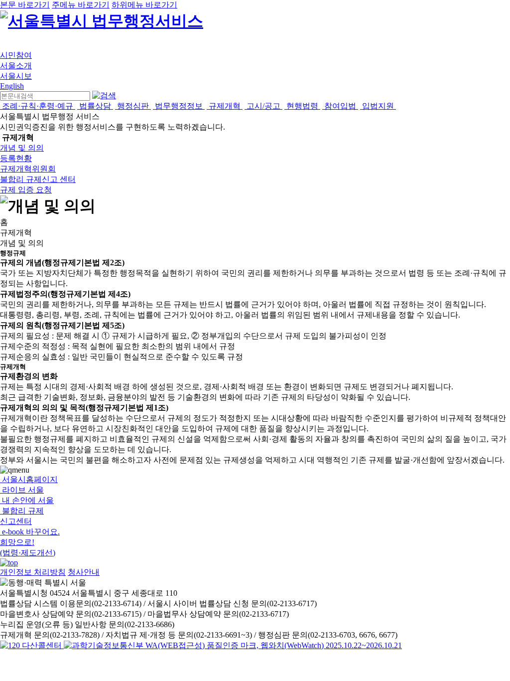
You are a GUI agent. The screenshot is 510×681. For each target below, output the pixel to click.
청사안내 (84, 572)
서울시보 (16, 76)
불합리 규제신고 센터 (38, 179)
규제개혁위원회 (28, 169)
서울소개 (16, 65)
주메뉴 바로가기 (81, 4)
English (12, 86)
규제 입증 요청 (26, 189)
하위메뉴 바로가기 (144, 4)
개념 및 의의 (22, 148)
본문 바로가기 (25, 4)
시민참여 (16, 55)
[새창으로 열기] (32, 645)
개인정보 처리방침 (33, 572)
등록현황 (16, 158)
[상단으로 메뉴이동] (9, 562)
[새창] (233, 645)
